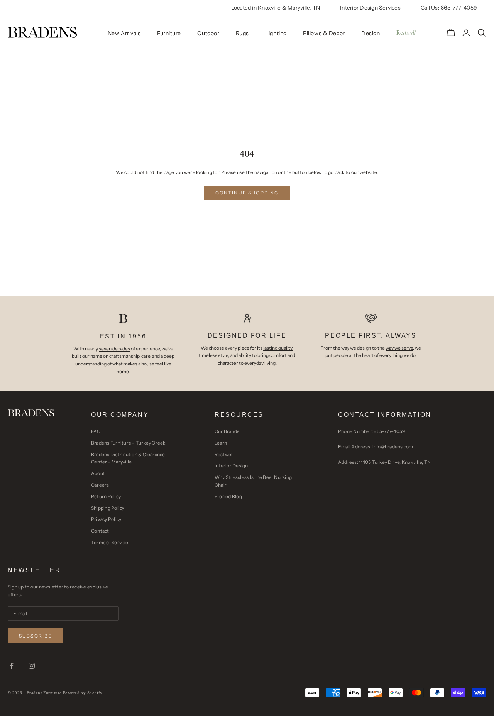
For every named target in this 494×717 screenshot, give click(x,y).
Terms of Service (109, 542)
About (98, 473)
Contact (100, 531)
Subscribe (35, 636)
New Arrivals (124, 33)
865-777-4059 (389, 431)
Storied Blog (228, 496)
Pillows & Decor (324, 33)
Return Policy (106, 496)
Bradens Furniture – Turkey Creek (128, 443)
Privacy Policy (106, 519)
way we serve (399, 348)
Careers (100, 485)
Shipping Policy (108, 508)
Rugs (242, 33)
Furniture (169, 33)
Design (370, 33)
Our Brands (227, 431)
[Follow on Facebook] (11, 666)
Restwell (224, 454)
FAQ (96, 431)
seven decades (114, 349)
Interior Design (231, 465)
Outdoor (208, 33)
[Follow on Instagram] (32, 666)
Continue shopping (247, 193)
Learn (221, 443)
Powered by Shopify (83, 692)
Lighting (275, 33)
